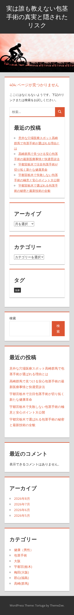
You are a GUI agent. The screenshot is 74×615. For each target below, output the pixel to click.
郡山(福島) (21, 578)
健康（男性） (23, 550)
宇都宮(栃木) (23, 566)
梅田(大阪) (21, 572)
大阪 (17, 561)
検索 (12, 318)
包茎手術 (20, 555)
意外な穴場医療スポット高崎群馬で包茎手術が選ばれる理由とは (37, 143)
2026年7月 (22, 504)
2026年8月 (22, 498)
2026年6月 (22, 510)
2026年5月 (22, 515)
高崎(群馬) (21, 583)
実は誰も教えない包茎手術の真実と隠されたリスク (37, 17)
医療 (17, 290)
